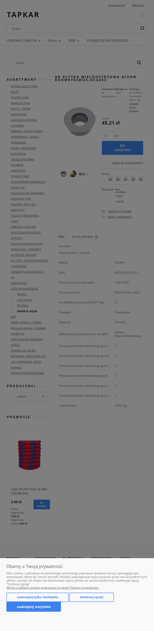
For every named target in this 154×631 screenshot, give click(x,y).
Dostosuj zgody (91, 597)
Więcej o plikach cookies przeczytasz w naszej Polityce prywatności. (52, 588)
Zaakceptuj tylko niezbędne (37, 597)
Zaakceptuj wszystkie (34, 607)
